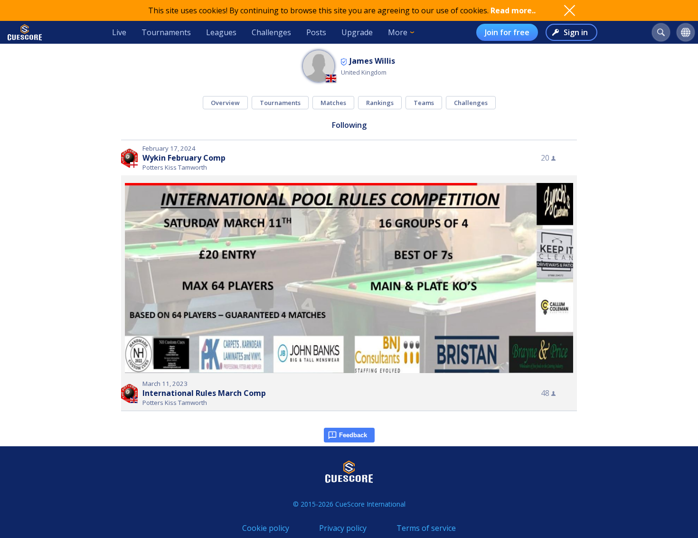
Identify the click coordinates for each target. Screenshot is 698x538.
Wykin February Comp (184, 158)
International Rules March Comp (204, 393)
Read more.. (513, 10)
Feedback (353, 435)
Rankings (380, 102)
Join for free (507, 32)
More (397, 32)
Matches (333, 102)
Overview (225, 102)
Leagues (221, 32)
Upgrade (357, 32)
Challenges (271, 32)
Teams (424, 102)
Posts (316, 32)
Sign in (576, 32)
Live (119, 32)
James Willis (372, 61)
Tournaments (166, 32)
